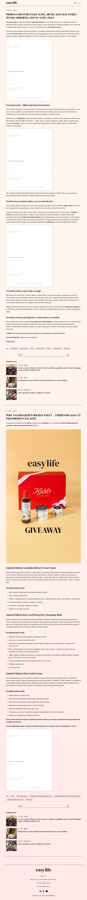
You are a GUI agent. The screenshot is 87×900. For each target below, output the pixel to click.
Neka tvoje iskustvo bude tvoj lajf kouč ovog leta (34, 393)
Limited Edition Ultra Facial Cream (15, 799)
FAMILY (26, 365)
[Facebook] (43, 891)
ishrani (43, 34)
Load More (43, 861)
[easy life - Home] (11, 3)
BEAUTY (26, 377)
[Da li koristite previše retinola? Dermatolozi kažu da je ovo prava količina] (11, 382)
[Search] (75, 3)
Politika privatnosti (43, 883)
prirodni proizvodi (40, 348)
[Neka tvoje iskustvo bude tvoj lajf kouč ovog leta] (11, 394)
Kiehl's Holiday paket (22, 796)
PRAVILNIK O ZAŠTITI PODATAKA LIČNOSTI (43, 879)
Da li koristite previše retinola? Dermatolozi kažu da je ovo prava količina (42, 380)
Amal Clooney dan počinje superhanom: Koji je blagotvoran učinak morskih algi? (40, 333)
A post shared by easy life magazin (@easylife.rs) (29, 788)
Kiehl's (12, 796)
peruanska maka (24, 348)
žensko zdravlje (57, 348)
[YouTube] (47, 891)
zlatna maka (67, 348)
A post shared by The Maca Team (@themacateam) (29, 98)
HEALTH (15, 10)
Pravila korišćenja (43, 886)
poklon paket (29, 799)
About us (43, 876)
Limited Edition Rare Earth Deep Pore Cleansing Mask (67, 796)
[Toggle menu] (79, 3)
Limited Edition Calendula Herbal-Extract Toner (41, 796)
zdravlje (49, 348)
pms (32, 348)
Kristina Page (14, 348)
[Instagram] (40, 891)
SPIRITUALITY (27, 390)
